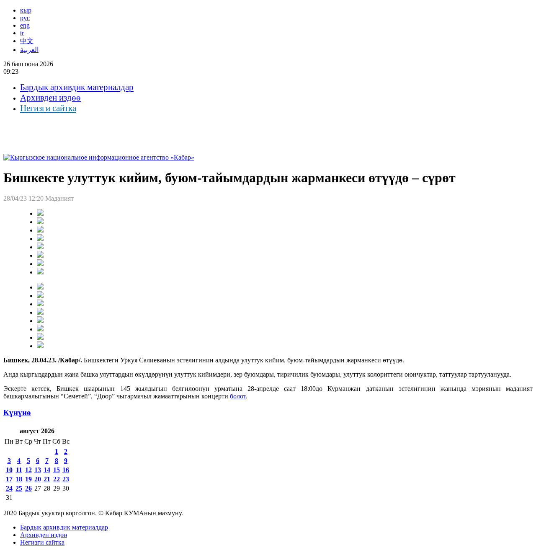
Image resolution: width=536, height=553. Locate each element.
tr (22, 32)
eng (25, 25)
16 (65, 469)
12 (28, 469)
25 (18, 488)
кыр (25, 10)
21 (47, 479)
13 (37, 469)
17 (9, 479)
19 (28, 479)
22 (56, 479)
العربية (29, 49)
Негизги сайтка (48, 108)
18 (18, 479)
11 (19, 469)
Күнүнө (17, 412)
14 (47, 469)
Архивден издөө (50, 98)
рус (25, 17)
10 (9, 469)
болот (238, 396)
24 (9, 488)
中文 (27, 40)
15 (56, 469)
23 (65, 479)
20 (37, 479)
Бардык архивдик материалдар (77, 87)
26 (28, 488)
